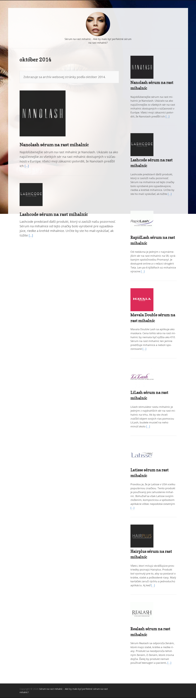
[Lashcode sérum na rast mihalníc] (31, 208)
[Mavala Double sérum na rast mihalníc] (141, 310)
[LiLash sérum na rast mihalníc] (141, 387)
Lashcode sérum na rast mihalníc (54, 214)
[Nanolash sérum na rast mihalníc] (43, 139)
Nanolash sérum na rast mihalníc (54, 144)
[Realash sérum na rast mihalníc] (141, 624)
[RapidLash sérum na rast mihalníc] (141, 233)
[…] (26, 166)
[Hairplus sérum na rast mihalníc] (141, 546)
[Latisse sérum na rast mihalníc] (141, 465)
